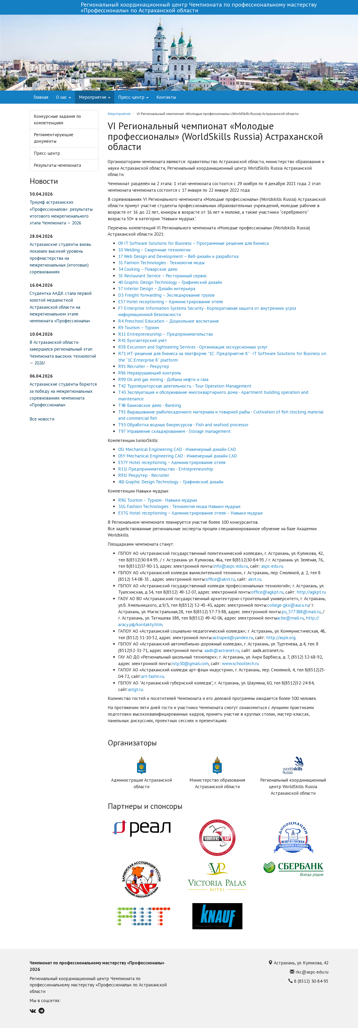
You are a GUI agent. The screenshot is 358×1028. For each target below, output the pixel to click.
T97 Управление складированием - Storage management (174, 431)
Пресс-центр (47, 153)
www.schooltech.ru (240, 663)
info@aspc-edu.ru (230, 566)
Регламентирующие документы (53, 137)
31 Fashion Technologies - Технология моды (161, 262)
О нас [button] (62, 97)
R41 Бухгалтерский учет (142, 340)
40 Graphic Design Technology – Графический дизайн (170, 282)
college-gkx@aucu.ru (288, 605)
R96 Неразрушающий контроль (149, 373)
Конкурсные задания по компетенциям (57, 119)
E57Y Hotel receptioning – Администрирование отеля (171, 462)
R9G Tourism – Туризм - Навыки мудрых (157, 500)
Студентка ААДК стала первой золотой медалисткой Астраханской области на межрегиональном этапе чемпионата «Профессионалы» (60, 307)
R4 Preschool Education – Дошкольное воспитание (168, 321)
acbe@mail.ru (290, 618)
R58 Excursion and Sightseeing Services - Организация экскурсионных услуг (193, 347)
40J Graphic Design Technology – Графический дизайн (170, 482)
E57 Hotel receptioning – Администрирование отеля (170, 302)
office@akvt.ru (220, 579)
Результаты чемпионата (57, 165)
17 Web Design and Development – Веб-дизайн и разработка (178, 256)
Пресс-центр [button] (132, 97)
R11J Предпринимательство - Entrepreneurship (165, 469)
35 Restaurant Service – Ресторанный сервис (162, 276)
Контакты (166, 97)
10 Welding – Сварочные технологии (154, 250)
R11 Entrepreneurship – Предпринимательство (165, 334)
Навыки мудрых (224, 506)
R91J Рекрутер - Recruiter (143, 475)
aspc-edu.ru (272, 566)
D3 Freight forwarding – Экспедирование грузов (166, 295)
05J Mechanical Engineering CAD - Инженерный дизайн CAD (177, 449)
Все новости (42, 419)
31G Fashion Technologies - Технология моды (162, 506)
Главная (41, 97)
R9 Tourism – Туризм (138, 327)
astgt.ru (135, 689)
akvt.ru (254, 579)
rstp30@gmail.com (190, 663)
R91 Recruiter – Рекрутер (143, 366)
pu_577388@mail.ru (301, 612)
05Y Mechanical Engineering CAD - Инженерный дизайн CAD (177, 456)
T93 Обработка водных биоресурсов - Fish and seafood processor (183, 425)
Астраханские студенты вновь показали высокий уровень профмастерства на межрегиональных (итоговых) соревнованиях (60, 258)
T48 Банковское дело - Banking (149, 405)
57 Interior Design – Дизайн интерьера (156, 288)
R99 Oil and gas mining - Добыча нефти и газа (163, 379)
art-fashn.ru (152, 676)
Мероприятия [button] (93, 97)
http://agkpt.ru (311, 592)
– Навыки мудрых (244, 513)
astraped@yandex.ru (233, 637)
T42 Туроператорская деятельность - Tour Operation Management (184, 386)
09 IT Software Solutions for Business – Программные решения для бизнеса (193, 243)
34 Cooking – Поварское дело (147, 269)
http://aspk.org (280, 637)
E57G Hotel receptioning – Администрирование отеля (172, 513)
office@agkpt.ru (267, 592)
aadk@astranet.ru (221, 650)
